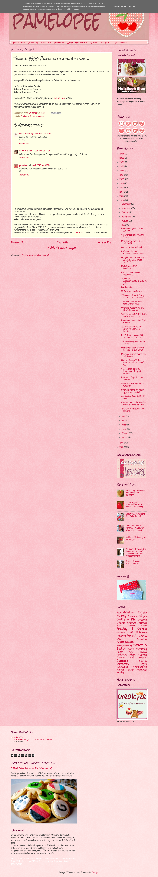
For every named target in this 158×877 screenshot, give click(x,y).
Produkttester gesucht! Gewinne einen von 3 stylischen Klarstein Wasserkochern (136, 552)
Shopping (142, 654)
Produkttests (26, 116)
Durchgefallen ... (127, 287)
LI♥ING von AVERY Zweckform (129, 267)
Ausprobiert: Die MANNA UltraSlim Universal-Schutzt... (131, 329)
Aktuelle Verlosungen (77, 42)
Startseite (33, 42)
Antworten (23, 143)
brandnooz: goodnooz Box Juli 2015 (132, 229)
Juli (123, 225)
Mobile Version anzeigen (62, 248)
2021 (122, 175)
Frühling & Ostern (132, 628)
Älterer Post (105, 243)
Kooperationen (120, 42)
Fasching (143, 623)
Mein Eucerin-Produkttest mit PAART (132, 242)
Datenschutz (19, 42)
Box (118, 616)
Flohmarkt (59, 42)
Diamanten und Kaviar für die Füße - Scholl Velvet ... (132, 349)
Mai (124, 420)
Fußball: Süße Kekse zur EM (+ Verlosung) (31, 768)
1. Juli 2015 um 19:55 (41, 165)
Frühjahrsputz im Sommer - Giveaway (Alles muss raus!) (133, 260)
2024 (122, 162)
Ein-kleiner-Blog (26, 133)
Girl (131, 632)
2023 (122, 166)
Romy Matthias (26, 150)
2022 (122, 170)
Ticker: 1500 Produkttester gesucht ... (132, 410)
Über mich (46, 42)
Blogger (95, 872)
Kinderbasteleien (125, 642)
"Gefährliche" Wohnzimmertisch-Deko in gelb (133, 281)
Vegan (144, 664)
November (126, 208)
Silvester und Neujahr (132, 657)
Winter (120, 669)
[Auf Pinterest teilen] (60, 113)
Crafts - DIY (126, 619)
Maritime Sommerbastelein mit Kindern (133, 355)
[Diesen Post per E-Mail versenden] (52, 113)
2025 (122, 158)
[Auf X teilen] (56, 113)
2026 (122, 153)
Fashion (120, 625)
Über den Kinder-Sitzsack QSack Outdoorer (132, 309)
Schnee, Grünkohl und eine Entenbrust (135, 562)
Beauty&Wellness (126, 612)
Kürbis (131, 649)
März (124, 429)
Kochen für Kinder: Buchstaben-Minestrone (132, 252)
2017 (122, 192)
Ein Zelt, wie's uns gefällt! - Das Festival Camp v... (133, 336)
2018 (122, 187)
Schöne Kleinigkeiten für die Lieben (133, 342)
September (127, 216)
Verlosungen (38, 116)
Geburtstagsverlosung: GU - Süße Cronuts (135, 515)
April (124, 424)
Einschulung (132, 623)
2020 (122, 179)
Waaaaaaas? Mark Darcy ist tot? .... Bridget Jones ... (133, 296)
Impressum (105, 42)
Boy (123, 616)
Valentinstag (123, 664)
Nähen (120, 652)
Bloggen (142, 612)
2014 (122, 443)
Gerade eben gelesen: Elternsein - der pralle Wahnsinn (131, 371)
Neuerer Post (19, 243)
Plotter (131, 652)
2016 (122, 196)
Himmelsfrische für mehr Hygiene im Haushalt (132, 391)
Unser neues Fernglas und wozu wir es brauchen (32, 739)
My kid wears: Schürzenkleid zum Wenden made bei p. (135, 504)
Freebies (132, 625)
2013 (122, 447)
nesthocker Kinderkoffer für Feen (133, 397)
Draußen (142, 620)
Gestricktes (121, 632)
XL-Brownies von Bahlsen (132, 291)
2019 (122, 183)
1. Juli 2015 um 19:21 (41, 150)
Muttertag (141, 649)
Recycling (143, 652)
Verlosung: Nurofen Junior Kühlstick (132, 384)
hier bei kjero (59, 98)
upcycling (120, 672)
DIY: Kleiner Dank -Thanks (132, 247)
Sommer (122, 661)
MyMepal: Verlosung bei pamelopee (136, 538)
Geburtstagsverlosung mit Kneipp (132, 236)
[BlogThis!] (54, 113)
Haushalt (121, 636)
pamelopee (24, 165)
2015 (122, 200)
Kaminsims (142, 639)
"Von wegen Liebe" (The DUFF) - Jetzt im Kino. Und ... (134, 315)
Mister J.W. (18, 737)
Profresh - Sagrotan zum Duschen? (132, 378)
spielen (131, 669)
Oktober (126, 212)
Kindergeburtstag (124, 645)
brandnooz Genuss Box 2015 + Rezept (133, 321)
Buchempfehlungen (137, 616)
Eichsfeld (121, 623)
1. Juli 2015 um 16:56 (42, 133)
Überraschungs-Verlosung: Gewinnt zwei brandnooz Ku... (132, 362)
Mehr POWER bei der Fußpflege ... (130, 273)
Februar (125, 433)
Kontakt (93, 42)
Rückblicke (122, 654)
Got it (132, 6)
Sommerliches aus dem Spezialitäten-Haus (131, 302)
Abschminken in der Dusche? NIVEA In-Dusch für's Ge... (133, 403)
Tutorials (143, 661)
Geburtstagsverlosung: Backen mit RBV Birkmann (135, 493)
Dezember (126, 204)
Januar (125, 437)
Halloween (142, 632)
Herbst (131, 636)
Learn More (120, 6)
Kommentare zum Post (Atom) (35, 255)
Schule (132, 654)
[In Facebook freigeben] (58, 113)
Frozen (144, 625)
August (125, 221)
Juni (124, 416)
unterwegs (142, 669)
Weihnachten (140, 667)
